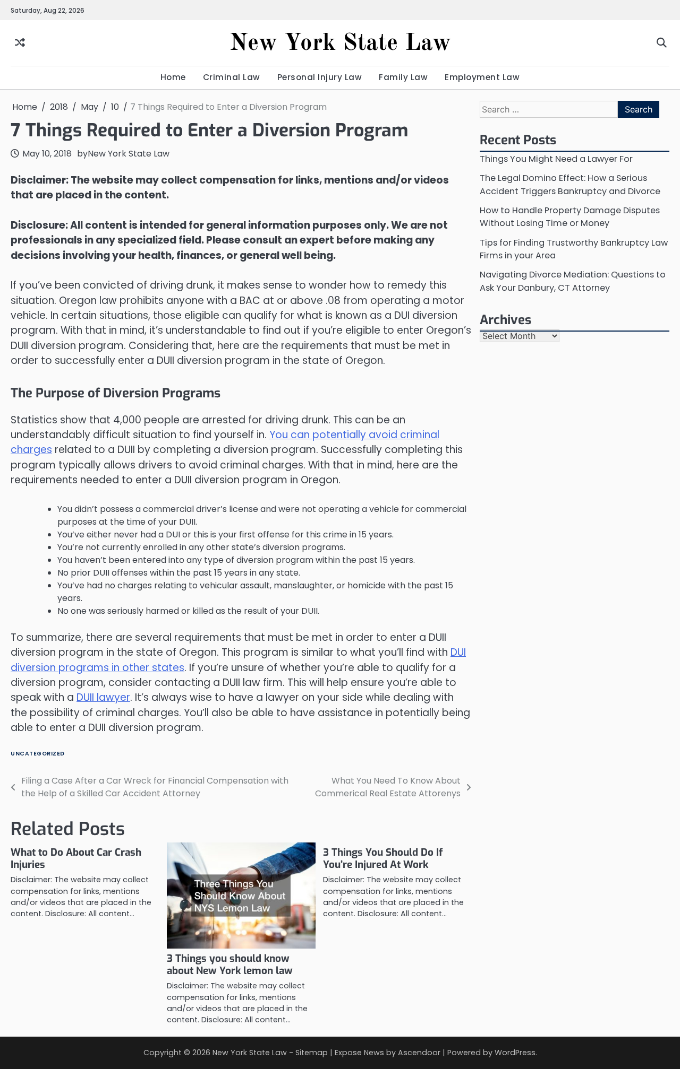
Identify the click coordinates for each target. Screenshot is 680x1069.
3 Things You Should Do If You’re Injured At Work (383, 858)
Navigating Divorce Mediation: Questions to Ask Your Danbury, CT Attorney (573, 280)
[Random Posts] (20, 43)
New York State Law (340, 44)
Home (173, 77)
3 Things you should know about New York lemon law (230, 964)
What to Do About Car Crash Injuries (76, 858)
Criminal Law (231, 77)
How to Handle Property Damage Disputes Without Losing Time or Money (570, 216)
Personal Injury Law (319, 77)
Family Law (403, 77)
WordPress (515, 1052)
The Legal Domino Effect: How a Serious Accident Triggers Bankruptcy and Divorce (570, 184)
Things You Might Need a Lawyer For (556, 159)
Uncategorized (38, 754)
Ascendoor (419, 1052)
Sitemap (311, 1052)
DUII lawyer (103, 697)
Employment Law (482, 77)
